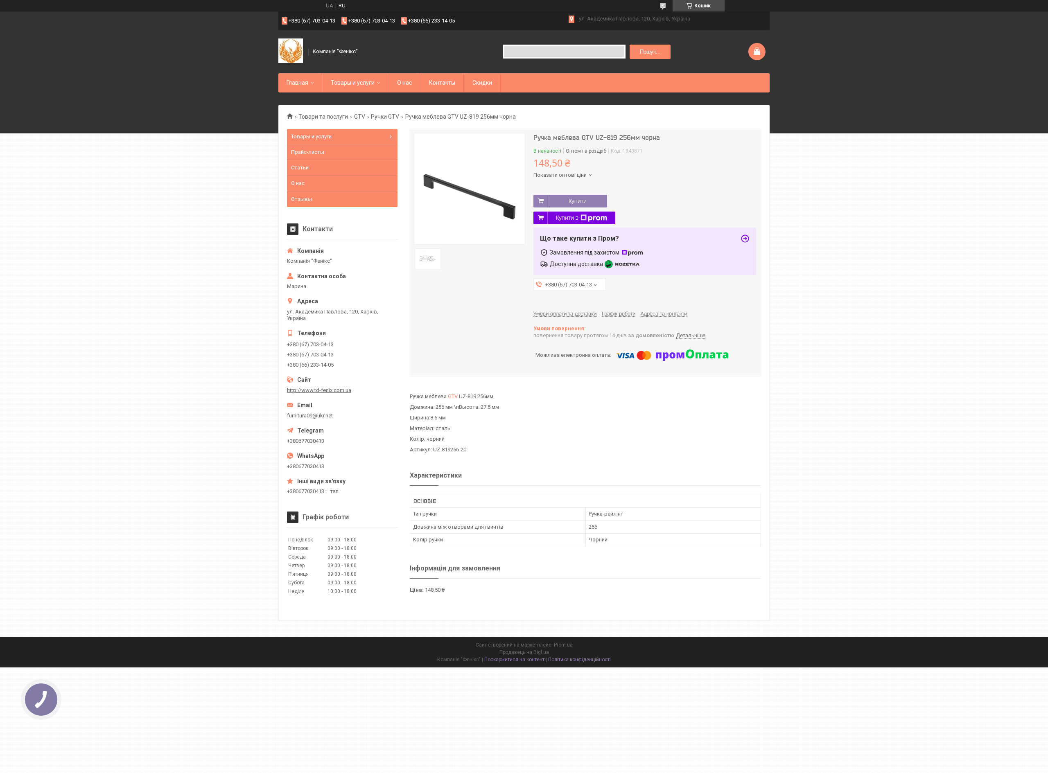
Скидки (482, 82)
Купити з (567, 217)
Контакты (442, 82)
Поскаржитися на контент (514, 660)
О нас (404, 82)
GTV (359, 116)
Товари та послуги (323, 116)
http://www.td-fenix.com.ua (319, 390)
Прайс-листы (307, 152)
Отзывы (301, 199)
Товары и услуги (353, 82)
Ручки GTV (385, 116)
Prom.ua (563, 645)
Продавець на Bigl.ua (524, 652)
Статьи (300, 168)
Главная (297, 82)
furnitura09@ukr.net (310, 415)
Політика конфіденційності (579, 660)
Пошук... (650, 52)
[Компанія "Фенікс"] (290, 51)
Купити (578, 201)
